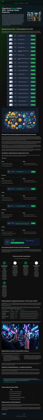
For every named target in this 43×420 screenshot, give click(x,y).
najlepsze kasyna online (10, 32)
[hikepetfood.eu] (2, 1)
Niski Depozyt (26, 3)
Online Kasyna (16, 3)
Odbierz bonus (33, 39)
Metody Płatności (21, 3)
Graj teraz (33, 171)
